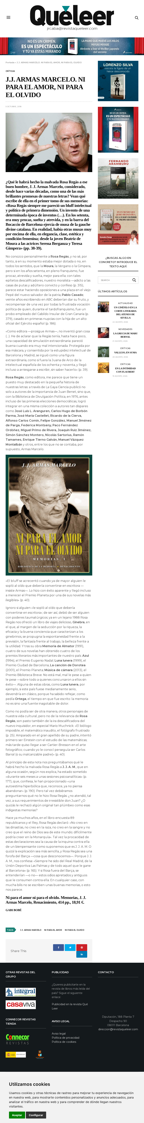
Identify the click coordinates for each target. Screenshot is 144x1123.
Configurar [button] (36, 1115)
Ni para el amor (53, 930)
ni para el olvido (74, 930)
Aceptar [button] (17, 1115)
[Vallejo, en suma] (103, 352)
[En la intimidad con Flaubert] (103, 367)
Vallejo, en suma (125, 352)
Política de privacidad (65, 1037)
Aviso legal (59, 1033)
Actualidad (125, 303)
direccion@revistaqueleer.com (118, 1029)
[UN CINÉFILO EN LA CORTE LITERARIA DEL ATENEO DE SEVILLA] (103, 307)
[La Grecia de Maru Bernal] (103, 333)
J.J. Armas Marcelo (30, 930)
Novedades (125, 329)
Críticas (10, 71)
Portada (10, 62)
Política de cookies (64, 1042)
